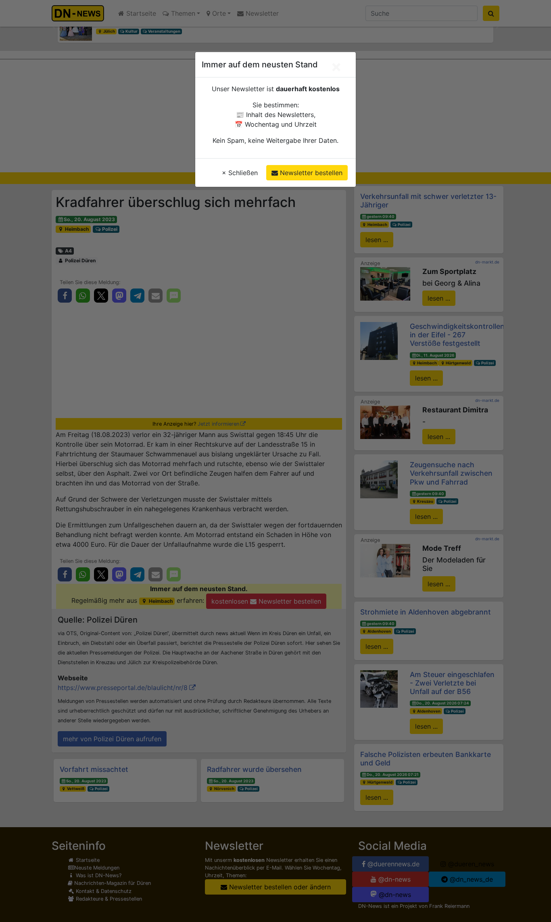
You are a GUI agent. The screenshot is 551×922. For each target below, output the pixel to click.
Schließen (240, 173)
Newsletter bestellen (310, 173)
